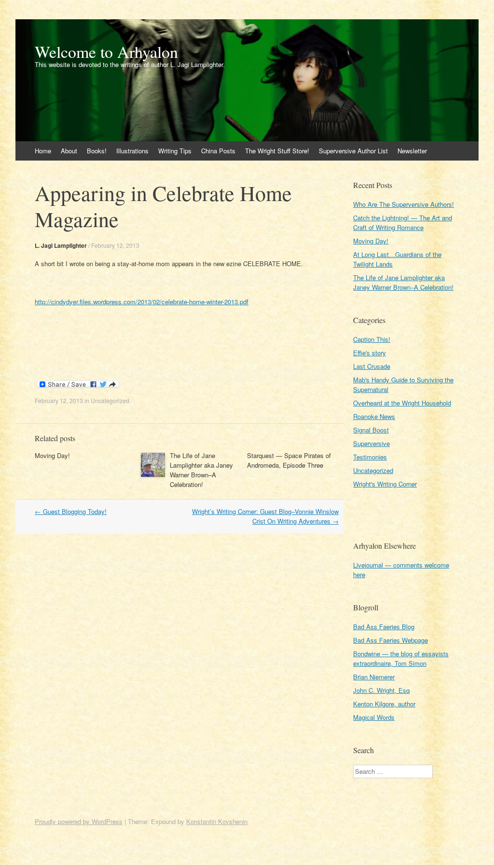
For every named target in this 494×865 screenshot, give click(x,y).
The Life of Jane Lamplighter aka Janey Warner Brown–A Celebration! (201, 470)
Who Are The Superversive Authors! (403, 204)
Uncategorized (110, 400)
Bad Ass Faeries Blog (383, 626)
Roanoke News (374, 416)
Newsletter (412, 150)
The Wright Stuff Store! (277, 150)
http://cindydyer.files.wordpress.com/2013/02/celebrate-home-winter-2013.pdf (141, 301)
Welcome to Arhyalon (106, 51)
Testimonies (370, 456)
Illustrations (132, 150)
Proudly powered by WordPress (79, 821)
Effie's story (369, 352)
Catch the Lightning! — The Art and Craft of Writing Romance (402, 222)
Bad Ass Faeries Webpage (390, 640)
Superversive (371, 443)
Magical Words (374, 717)
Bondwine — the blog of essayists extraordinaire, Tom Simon (401, 658)
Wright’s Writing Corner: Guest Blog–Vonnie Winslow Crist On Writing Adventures (265, 516)
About (69, 150)
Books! (97, 150)
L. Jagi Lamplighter (61, 245)
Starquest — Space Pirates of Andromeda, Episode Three (289, 460)
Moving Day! (52, 455)
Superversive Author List (353, 150)
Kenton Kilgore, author (384, 703)
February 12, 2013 (115, 245)
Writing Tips (175, 150)
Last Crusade (371, 366)
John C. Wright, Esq (381, 690)
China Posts (218, 150)
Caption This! (371, 339)
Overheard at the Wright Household (402, 402)
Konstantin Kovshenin (216, 821)
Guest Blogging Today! (71, 511)
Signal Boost (371, 429)
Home (43, 150)
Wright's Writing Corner (385, 483)
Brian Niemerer (374, 676)
